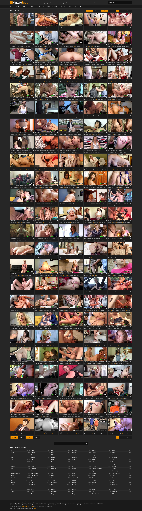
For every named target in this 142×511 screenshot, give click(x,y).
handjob (17, 46)
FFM (52, 455)
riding (49, 275)
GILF (52, 473)
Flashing (53, 459)
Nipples (94, 457)
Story (113, 459)
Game (52, 466)
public (47, 99)
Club (32, 459)
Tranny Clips (79, 7)
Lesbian (74, 475)
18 (130, 99)
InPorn (61, 81)
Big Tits (71, 7)
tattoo (115, 257)
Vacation (114, 487)
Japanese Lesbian (76, 461)
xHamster (37, 29)
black (24, 64)
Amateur (13, 455)
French (53, 464)
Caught (12, 494)
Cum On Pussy (34, 475)
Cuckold (33, 471)
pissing (88, 117)
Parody (93, 475)
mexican (71, 345)
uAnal (61, 29)
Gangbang (53, 468)
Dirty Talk (33, 484)
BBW (101, 433)
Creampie (33, 468)
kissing (50, 46)
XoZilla (36, 381)
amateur (21, 29)
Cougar (33, 466)
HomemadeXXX (87, 64)
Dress (32, 489)
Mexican (74, 484)
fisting (26, 328)
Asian (12, 459)
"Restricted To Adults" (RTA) (27, 506)
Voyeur (114, 489)
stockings (119, 46)
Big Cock (13, 478)
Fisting (53, 457)
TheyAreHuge (111, 152)
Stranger (114, 461)
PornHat (110, 46)
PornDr (109, 64)
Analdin (12, 117)
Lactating (74, 468)
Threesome (115, 478)
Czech (32, 482)
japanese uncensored (23, 416)
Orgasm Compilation (97, 468)
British (12, 487)
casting (66, 187)
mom (50, 29)
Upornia (109, 222)
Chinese (33, 452)
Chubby (33, 455)
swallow (24, 398)
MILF (73, 99)
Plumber (94, 482)
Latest (96, 11)
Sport (113, 450)
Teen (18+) (115, 471)
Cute (32, 480)
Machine (74, 480)
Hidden (53, 489)
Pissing (94, 480)
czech (100, 275)
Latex (73, 471)
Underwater (115, 484)
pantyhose (121, 416)
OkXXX (12, 205)
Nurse (93, 459)
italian (123, 46)
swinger (71, 310)
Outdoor (94, 473)
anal (31, 29)
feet (123, 169)
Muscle (94, 452)
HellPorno (37, 275)
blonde (114, 398)
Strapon (114, 464)
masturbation (54, 275)
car (104, 433)
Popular (89, 11)
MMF (73, 491)
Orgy (93, 471)
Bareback (13, 471)
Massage (74, 482)
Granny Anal (54, 482)
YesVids (85, 46)
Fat (52, 450)
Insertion (74, 452)
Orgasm (94, 466)
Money (73, 494)
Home (12, 7)
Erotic (32, 494)
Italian (73, 459)
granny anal (50, 152)
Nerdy (93, 455)
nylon (52, 169)
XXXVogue (37, 99)
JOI (72, 466)
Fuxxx (12, 275)
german (98, 46)
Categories (34, 7)
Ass (12, 461)
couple (127, 363)
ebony (16, 64)
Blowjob (13, 482)
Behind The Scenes (15, 473)
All (104, 11)
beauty (101, 81)
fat (73, 29)
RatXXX (110, 99)
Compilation (34, 461)
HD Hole (57, 7)
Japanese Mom (75, 464)
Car (11, 489)
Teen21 (36, 222)
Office (93, 464)
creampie (123, 64)
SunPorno (86, 416)
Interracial (74, 457)
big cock (16, 310)
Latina (73, 473)
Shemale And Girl (96, 494)
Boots (12, 484)
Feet (52, 452)
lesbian (73, 81)
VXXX (61, 433)
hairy (127, 99)
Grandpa (53, 480)
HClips (109, 240)
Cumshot (33, 478)
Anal (12, 457)
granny (45, 152)
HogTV (85, 81)
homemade (76, 64)
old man (95, 310)
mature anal (26, 29)
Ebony (32, 491)
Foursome (53, 461)
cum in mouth (66, 257)
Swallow (114, 466)
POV (93, 484)
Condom (33, 464)
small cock (70, 134)
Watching (114, 491)
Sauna (93, 491)
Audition (13, 466)
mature (16, 29)
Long (112, 11)
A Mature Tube (19, 2)
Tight (113, 480)
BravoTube (110, 381)
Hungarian (53, 494)
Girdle (52, 475)
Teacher (114, 468)
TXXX (85, 117)
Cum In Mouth (34, 473)
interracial (95, 416)
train (67, 345)
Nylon (93, 461)
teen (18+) (69, 29)
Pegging (94, 478)
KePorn (61, 275)
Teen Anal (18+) (116, 473)
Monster (94, 450)
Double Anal (34, 487)
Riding (93, 489)
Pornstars (42, 7)
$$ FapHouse (62, 46)
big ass (41, 152)
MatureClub (110, 187)
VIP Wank (50, 7)
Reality (93, 487)
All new (18, 7)
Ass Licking (13, 464)
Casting (12, 491)
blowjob (76, 29)
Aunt (12, 468)
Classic (33, 457)
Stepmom (114, 455)
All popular (26, 7)
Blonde (12, 480)
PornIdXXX (13, 169)
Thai (113, 475)
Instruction (74, 455)
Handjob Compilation (56, 487)
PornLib (109, 398)
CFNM (32, 450)
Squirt (113, 452)
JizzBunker (86, 29)
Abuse (35, 508)
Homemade (54, 491)
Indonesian (74, 450)
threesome (96, 222)
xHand (61, 152)
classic (20, 398)
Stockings (114, 457)
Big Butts (64, 7)
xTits (109, 29)
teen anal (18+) (103, 222)
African (12, 452)
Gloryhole (53, 478)
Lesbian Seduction (76, 478)
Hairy (52, 484)
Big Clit (12, 475)
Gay (52, 471)
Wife (113, 494)
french (50, 99)
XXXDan (12, 29)
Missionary (74, 489)
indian (125, 29)
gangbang (29, 398)
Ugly (113, 482)
